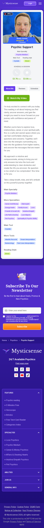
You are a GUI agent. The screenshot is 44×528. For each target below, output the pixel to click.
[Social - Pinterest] (16, 375)
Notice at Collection (13, 510)
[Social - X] (16, 369)
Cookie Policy (23, 507)
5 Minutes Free (12, 405)
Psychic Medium (13, 445)
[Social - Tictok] (28, 375)
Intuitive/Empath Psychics (17, 459)
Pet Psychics (12, 464)
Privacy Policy (21, 316)
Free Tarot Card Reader (16, 420)
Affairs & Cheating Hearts (17, 455)
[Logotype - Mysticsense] (10, 3)
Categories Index (13, 425)
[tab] (9, 88)
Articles (9, 415)
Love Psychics (12, 440)
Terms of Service (33, 521)
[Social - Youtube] (22, 375)
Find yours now (22, 363)
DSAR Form (35, 507)
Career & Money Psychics (17, 450)
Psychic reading (13, 400)
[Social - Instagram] (28, 369)
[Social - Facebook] (22, 369)
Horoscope (11, 410)
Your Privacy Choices (31, 510)
